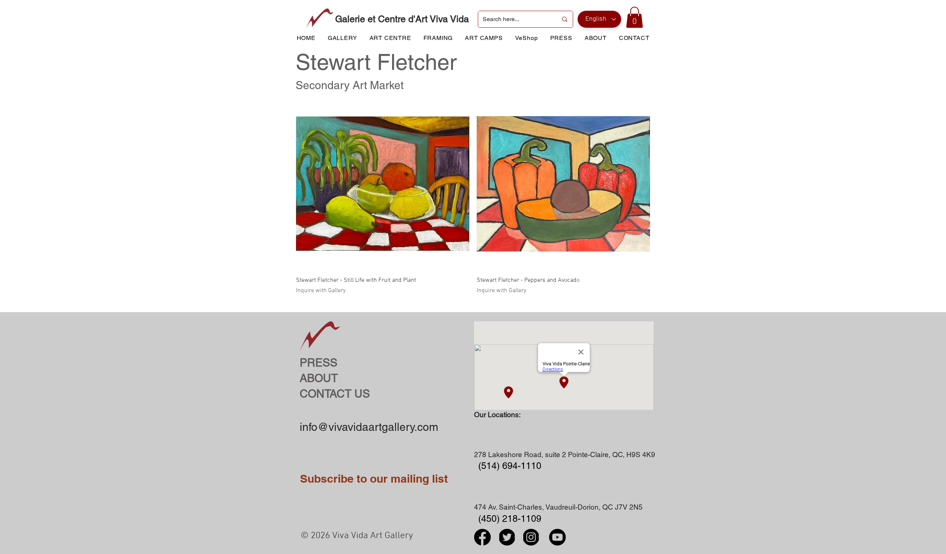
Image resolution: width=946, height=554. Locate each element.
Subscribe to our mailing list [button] (374, 478)
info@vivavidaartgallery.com (369, 426)
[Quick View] (382, 183)
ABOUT (319, 378)
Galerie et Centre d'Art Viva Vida (402, 19)
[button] (634, 17)
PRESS (318, 362)
